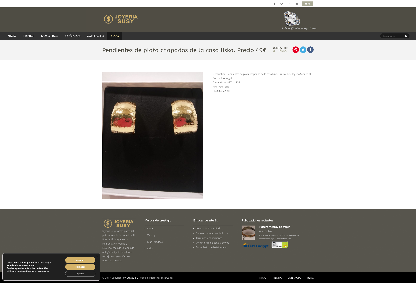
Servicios (72, 36)
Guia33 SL (132, 277)
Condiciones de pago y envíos (212, 242)
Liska (150, 248)
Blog (114, 36)
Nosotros (49, 36)
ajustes (45, 271)
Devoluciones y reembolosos (212, 233)
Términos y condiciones (209, 237)
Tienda (28, 36)
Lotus (150, 228)
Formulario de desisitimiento (212, 247)
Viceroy (151, 235)
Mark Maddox (155, 241)
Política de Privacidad (208, 228)
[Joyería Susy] (120, 21)
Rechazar (80, 266)
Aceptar (80, 260)
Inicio (11, 36)
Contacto (95, 36)
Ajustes (80, 273)
